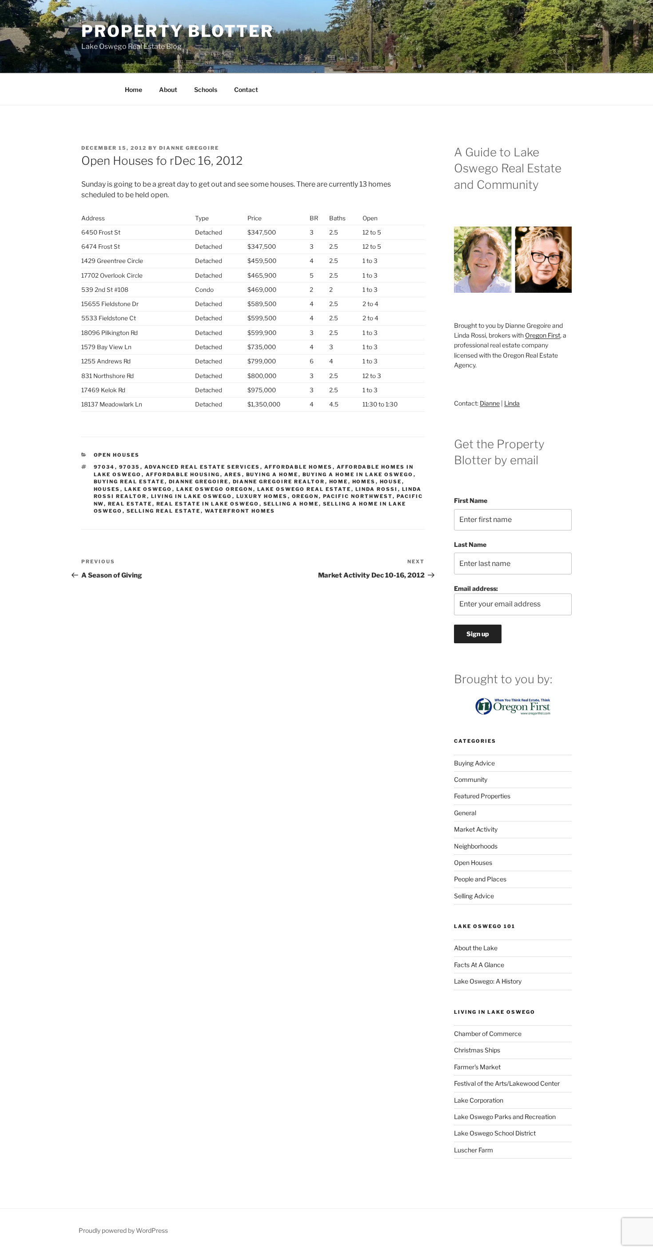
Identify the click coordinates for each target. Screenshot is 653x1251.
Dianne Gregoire (189, 148)
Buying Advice (474, 763)
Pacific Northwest (358, 496)
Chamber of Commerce (488, 1033)
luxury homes (262, 496)
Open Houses (117, 455)
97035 (129, 467)
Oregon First (542, 335)
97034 (104, 467)
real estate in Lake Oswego (207, 504)
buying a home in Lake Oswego (358, 474)
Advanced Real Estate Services (202, 467)
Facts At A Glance (479, 964)
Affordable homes (298, 467)
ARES (233, 474)
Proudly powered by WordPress (123, 1230)
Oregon (305, 496)
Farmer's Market (477, 1067)
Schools (205, 89)
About (168, 89)
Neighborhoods (476, 846)
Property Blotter (177, 31)
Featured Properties (482, 796)
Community (470, 779)
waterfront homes (240, 511)
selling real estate (164, 511)
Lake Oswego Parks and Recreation (505, 1116)
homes (364, 481)
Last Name (470, 544)
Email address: (476, 588)
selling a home (291, 504)
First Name (470, 500)
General (465, 813)
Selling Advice (474, 896)
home (338, 481)
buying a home (272, 474)
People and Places (480, 879)
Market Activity (476, 829)
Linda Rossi (376, 489)
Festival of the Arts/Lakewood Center (507, 1083)
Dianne (490, 403)
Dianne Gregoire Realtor (279, 481)
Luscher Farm (473, 1150)
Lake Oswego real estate (304, 489)
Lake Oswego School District (495, 1133)
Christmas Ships (477, 1050)
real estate (130, 504)
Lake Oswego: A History (488, 981)
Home (133, 89)
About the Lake (476, 948)
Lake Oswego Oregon (214, 489)
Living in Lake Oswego (191, 496)
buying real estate (129, 481)
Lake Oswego (148, 489)
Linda (512, 403)
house (391, 481)
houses (107, 489)
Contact (246, 89)
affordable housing (183, 474)
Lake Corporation (478, 1100)
